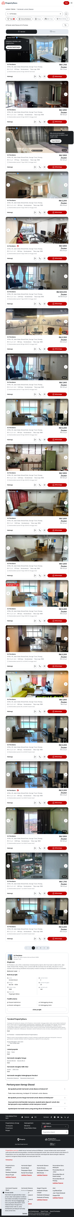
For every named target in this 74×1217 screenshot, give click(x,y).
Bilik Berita (27, 1125)
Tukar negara (46, 1123)
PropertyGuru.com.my (12, 1150)
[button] (13, 971)
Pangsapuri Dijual (26, 1170)
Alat (54, 1188)
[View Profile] (12, 38)
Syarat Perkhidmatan (33, 1211)
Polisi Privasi (20, 1200)
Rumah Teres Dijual (27, 1173)
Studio (9, 1069)
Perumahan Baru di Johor (58, 1171)
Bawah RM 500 (11, 1060)
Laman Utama (10, 9)
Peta (53, 32)
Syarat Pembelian (55, 1211)
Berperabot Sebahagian (27, 1078)
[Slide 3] (35, 105)
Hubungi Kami (28, 1123)
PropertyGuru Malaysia (10, 1166)
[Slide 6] (39, 105)
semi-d (44, 1024)
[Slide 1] (32, 105)
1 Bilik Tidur (15, 1069)
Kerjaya (8, 1130)
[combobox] (34, 14)
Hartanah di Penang (43, 1197)
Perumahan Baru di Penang (58, 1179)
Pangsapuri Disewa (42, 1170)
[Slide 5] (38, 105)
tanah (55, 1024)
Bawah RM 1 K (21, 1060)
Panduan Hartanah (11, 1172)
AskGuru (8, 1170)
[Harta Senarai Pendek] (65, 38)
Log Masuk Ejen (57, 1190)
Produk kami (9, 1128)
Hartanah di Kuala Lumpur (42, 1191)
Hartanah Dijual (26, 1165)
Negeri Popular (42, 1188)
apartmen (38, 1024)
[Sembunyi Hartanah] (61, 38)
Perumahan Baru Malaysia (58, 1166)
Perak (13, 1052)
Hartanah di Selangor (43, 1195)
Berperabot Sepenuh (13, 1078)
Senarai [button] (22, 32)
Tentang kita (9, 1125)
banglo (48, 1024)
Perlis (8, 1052)
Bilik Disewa (40, 1173)
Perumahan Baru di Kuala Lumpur (58, 1175)
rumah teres (22, 1024)
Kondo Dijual (25, 1168)
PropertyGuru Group (12, 1123)
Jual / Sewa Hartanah (59, 1193)
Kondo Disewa (41, 1168)
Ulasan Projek (10, 1175)
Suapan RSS (56, 1195)
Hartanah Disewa (42, 1165)
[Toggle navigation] (71, 3)
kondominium (31, 1024)
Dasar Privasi (44, 1211)
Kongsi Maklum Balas (30, 1128)
